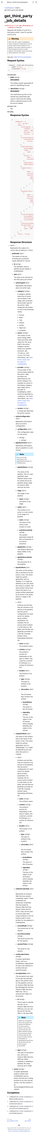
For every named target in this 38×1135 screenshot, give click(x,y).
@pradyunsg (23, 1129)
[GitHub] (19, 1126)
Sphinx (15, 1129)
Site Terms (16, 1131)
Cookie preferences (25, 1131)
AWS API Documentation (22, 57)
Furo (29, 1129)
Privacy (10, 1131)
